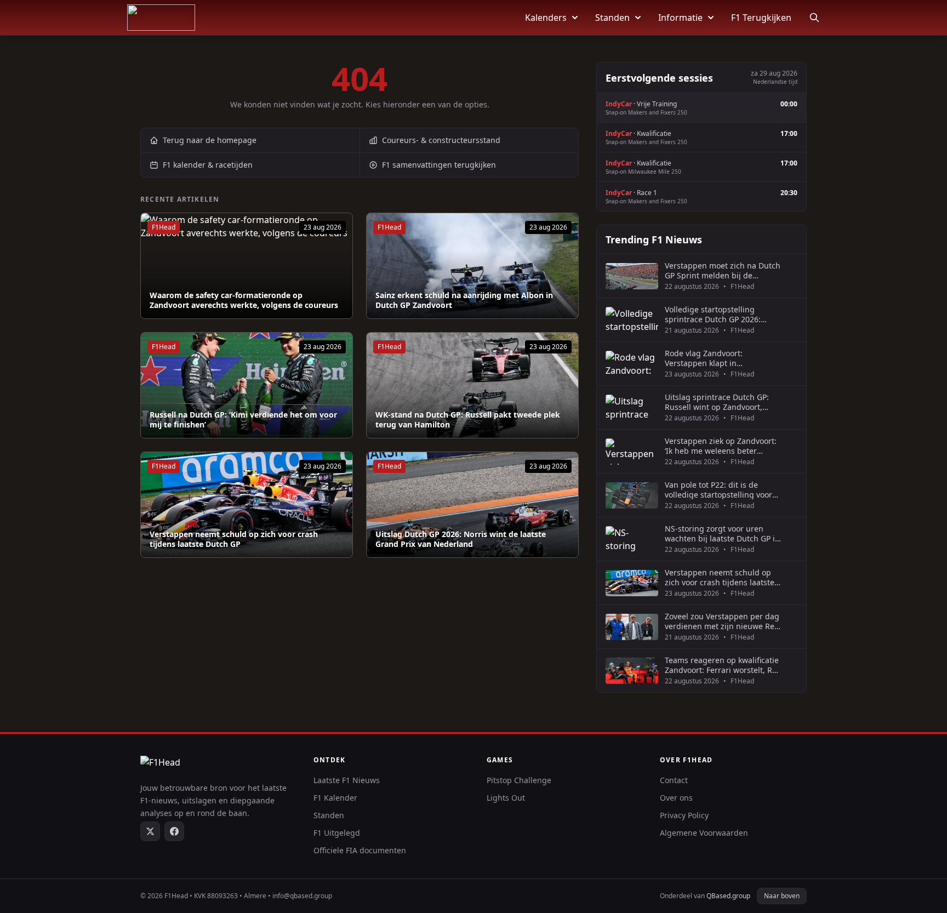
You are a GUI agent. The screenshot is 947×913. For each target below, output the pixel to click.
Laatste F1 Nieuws (346, 780)
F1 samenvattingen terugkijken (439, 164)
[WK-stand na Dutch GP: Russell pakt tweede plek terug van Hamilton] (472, 385)
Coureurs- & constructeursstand (441, 140)
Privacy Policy (684, 815)
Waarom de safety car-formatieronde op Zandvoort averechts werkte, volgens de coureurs (244, 300)
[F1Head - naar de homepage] (161, 17)
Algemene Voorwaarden (704, 833)
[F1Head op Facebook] (174, 831)
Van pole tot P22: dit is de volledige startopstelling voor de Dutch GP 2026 (718, 489)
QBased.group (728, 895)
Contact (674, 780)
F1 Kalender (335, 797)
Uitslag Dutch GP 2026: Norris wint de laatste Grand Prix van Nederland (460, 539)
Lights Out (506, 797)
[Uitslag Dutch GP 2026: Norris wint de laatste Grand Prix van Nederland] (472, 504)
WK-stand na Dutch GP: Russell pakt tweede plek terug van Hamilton (467, 419)
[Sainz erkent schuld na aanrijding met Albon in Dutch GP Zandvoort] (472, 265)
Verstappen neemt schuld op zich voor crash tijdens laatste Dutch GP (234, 539)
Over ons (676, 797)
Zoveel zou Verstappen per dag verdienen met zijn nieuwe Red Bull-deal (722, 621)
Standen (612, 18)
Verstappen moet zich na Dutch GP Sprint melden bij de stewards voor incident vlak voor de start (722, 270)
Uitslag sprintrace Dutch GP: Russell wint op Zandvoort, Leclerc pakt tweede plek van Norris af (718, 402)
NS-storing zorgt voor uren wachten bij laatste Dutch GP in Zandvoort (722, 533)
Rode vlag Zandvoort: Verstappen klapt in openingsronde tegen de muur (722, 358)
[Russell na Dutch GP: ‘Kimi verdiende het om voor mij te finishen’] (246, 385)
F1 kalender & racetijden (208, 164)
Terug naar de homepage (209, 140)
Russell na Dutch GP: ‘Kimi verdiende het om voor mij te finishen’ (243, 419)
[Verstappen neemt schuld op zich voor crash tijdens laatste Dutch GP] (246, 504)
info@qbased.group (302, 895)
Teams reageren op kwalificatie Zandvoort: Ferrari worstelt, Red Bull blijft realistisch (723, 665)
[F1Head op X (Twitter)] (150, 831)
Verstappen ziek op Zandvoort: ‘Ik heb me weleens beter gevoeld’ (721, 445)
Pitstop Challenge (519, 780)
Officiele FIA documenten (359, 850)
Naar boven (782, 895)
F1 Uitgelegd (336, 833)
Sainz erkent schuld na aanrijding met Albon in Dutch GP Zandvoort (464, 300)
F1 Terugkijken (761, 18)
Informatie (680, 18)
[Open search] (814, 17)
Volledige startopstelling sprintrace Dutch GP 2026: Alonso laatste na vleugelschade (713, 314)
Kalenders (546, 18)
